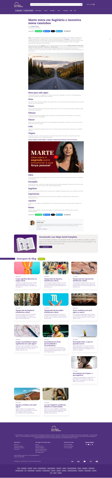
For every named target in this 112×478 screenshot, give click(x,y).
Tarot (58, 10)
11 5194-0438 (21, 456)
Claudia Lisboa (35, 26)
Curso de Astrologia (68, 444)
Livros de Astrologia (68, 447)
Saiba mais (46, 247)
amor (19, 468)
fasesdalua (85, 468)
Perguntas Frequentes (18, 446)
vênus (55, 472)
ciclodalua (59, 468)
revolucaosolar (88, 470)
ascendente (24, 468)
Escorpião (66, 39)
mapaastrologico (46, 470)
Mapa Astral (19, 10)
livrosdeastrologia (19, 470)
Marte (29, 37)
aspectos (30, 468)
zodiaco (59, 472)
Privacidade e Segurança (19, 447)
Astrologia (52, 10)
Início (29, 15)
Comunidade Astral (39, 452)
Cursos (45, 10)
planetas (58, 470)
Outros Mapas (38, 10)
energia (79, 468)
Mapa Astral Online (39, 446)
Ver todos (41, 259)
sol (51, 472)
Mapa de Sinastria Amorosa (41, 449)
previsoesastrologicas (72, 470)
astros (35, 468)
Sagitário (43, 45)
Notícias (33, 15)
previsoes (64, 470)
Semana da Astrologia (68, 446)
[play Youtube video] (56, 157)
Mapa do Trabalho (29, 10)
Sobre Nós (16, 444)
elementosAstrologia (72, 468)
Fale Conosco (17, 449)
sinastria (94, 470)
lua (25, 470)
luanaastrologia (31, 470)
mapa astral (38, 470)
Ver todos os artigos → (42, 229)
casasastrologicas (51, 468)
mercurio (53, 470)
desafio (64, 468)
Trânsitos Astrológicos (40, 447)
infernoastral (91, 468)
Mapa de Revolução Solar (40, 450)
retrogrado (81, 470)
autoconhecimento (42, 468)
